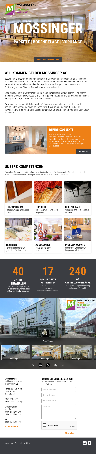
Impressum (9, 443)
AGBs (28, 443)
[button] (89, 9)
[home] (20, 9)
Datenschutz (20, 443)
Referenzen (84, 151)
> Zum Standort (12, 426)
